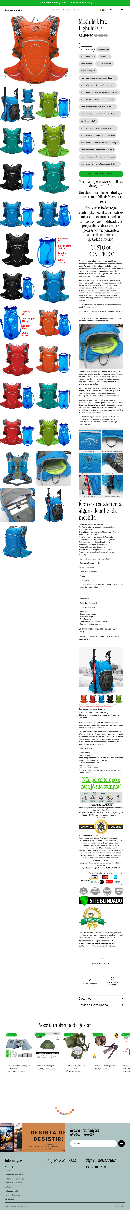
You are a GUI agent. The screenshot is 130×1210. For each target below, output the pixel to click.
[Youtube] (96, 1167)
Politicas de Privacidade (14, 1175)
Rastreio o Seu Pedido (14, 1183)
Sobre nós (9, 1187)
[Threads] (105, 1167)
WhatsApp (9, 1199)
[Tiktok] (100, 1167)
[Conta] (116, 10)
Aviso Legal (9, 1167)
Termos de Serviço (12, 1195)
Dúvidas (8, 1171)
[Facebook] (87, 1167)
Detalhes (85, 998)
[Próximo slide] (122, 1055)
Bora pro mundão (20, 1206)
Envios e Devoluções (93, 1005)
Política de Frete (11, 1191)
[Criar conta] (121, 1143)
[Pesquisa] (111, 10)
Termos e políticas (118, 1206)
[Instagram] (92, 1167)
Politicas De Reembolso (14, 1179)
